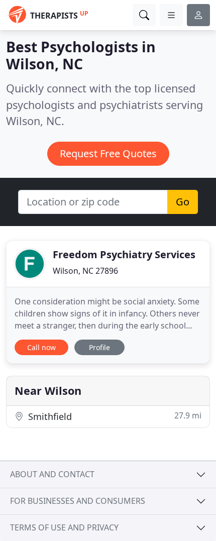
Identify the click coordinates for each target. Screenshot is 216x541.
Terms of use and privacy (64, 527)
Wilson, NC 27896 (85, 270)
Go (182, 201)
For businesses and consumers (77, 500)
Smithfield (113, 416)
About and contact (52, 474)
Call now (41, 347)
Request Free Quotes (108, 153)
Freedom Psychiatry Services (124, 254)
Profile (99, 347)
